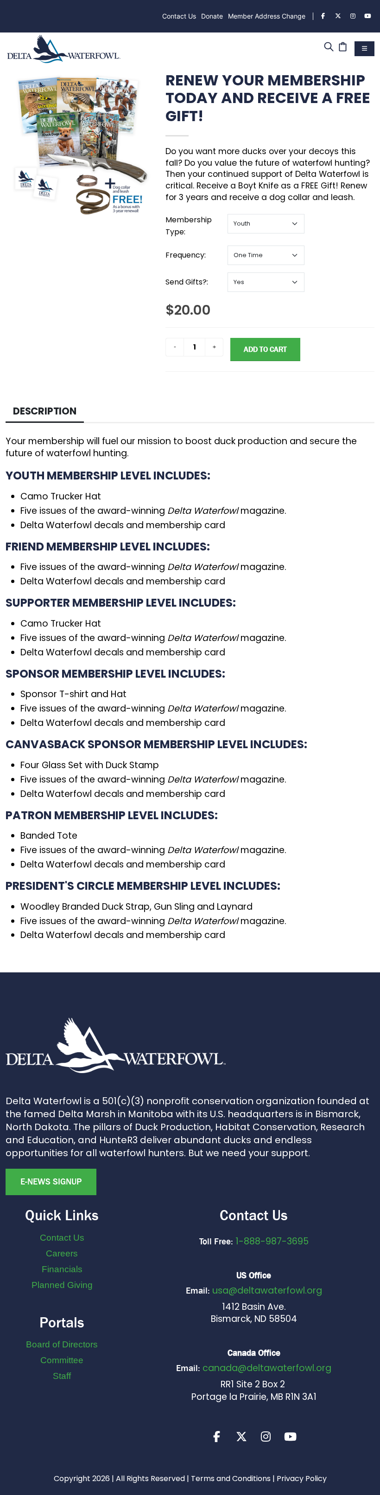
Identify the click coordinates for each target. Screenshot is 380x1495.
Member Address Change (266, 16)
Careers (62, 1253)
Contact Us (179, 16)
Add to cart (265, 349)
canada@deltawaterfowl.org (267, 1368)
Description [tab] (44, 411)
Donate (212, 16)
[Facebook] (323, 16)
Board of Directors (62, 1344)
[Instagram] (352, 16)
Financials (62, 1269)
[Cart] (342, 47)
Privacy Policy (302, 1478)
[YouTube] (367, 16)
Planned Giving (62, 1285)
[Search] (328, 47)
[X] (241, 1436)
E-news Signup (51, 1181)
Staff (62, 1376)
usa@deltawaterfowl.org (267, 1290)
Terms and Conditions (231, 1478)
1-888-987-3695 (272, 1241)
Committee (61, 1360)
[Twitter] (337, 16)
